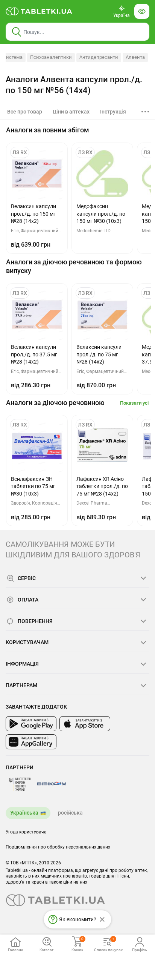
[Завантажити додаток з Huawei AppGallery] (31, 741)
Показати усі (134, 403)
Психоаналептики (51, 57)
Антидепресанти (98, 57)
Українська (24, 813)
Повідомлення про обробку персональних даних (58, 847)
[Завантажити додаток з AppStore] (84, 723)
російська (70, 813)
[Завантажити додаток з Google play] (31, 723)
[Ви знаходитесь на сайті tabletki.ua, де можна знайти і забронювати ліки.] (39, 11)
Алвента (135, 57)
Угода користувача (26, 832)
